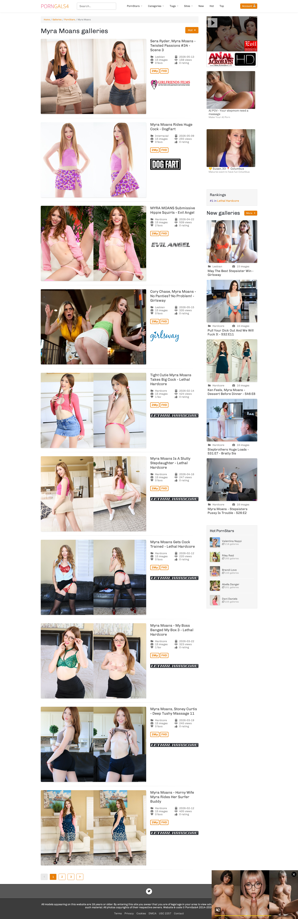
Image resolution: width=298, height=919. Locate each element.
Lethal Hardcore (228, 201)
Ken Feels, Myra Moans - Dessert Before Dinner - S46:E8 (231, 392)
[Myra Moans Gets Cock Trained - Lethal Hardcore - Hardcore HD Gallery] (93, 577)
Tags (173, 6)
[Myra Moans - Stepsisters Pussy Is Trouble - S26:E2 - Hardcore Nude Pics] (232, 479)
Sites (187, 6)
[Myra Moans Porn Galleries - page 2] (79, 877)
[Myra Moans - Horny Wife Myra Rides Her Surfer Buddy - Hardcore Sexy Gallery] (93, 827)
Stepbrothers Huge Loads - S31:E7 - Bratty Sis (228, 451)
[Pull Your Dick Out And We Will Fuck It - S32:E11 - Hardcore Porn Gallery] (232, 301)
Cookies (141, 913)
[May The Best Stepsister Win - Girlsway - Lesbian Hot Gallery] (232, 241)
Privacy (129, 913)
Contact (179, 913)
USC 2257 (165, 913)
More (249, 213)
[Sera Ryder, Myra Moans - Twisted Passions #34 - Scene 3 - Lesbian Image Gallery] (93, 76)
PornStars (133, 6)
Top (222, 6)
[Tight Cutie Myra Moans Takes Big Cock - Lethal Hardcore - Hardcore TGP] (93, 410)
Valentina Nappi (232, 541)
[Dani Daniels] (215, 600)
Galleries (57, 19)
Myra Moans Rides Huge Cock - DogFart (171, 126)
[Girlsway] (174, 336)
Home (47, 19)
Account (247, 6)
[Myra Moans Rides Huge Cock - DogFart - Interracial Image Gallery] (93, 159)
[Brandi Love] (215, 571)
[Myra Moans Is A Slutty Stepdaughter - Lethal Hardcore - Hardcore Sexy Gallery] (93, 493)
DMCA (152, 913)
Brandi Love (229, 569)
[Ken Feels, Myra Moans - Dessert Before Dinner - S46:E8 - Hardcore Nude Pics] (232, 360)
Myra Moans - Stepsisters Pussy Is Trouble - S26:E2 (228, 511)
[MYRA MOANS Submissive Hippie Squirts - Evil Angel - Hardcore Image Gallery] (93, 243)
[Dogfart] (174, 164)
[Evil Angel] (174, 245)
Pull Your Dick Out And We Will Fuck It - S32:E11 (231, 332)
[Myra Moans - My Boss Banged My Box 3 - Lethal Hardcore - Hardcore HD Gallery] (93, 660)
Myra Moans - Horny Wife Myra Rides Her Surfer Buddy (172, 797)
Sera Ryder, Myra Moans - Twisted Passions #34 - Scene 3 (173, 45)
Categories (154, 6)
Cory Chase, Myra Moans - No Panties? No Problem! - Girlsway (173, 296)
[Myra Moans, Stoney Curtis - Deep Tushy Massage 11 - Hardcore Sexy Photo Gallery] (93, 744)
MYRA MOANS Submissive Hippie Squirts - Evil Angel (172, 210)
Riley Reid (228, 555)
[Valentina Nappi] (215, 542)
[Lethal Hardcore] (174, 415)
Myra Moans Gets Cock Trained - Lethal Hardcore (172, 544)
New (201, 6)
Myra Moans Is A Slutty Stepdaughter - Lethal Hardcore (170, 463)
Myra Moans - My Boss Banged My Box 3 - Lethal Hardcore (171, 630)
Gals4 (55, 6)
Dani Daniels (229, 598)
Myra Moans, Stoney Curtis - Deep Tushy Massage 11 (173, 711)
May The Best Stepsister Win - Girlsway (230, 273)
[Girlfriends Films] (174, 85)
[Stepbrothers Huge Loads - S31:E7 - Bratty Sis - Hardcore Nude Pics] (232, 420)
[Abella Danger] (215, 586)
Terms (118, 913)
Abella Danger (230, 584)
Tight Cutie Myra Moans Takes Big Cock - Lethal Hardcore (170, 379)
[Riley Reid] (215, 557)
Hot (212, 6)
